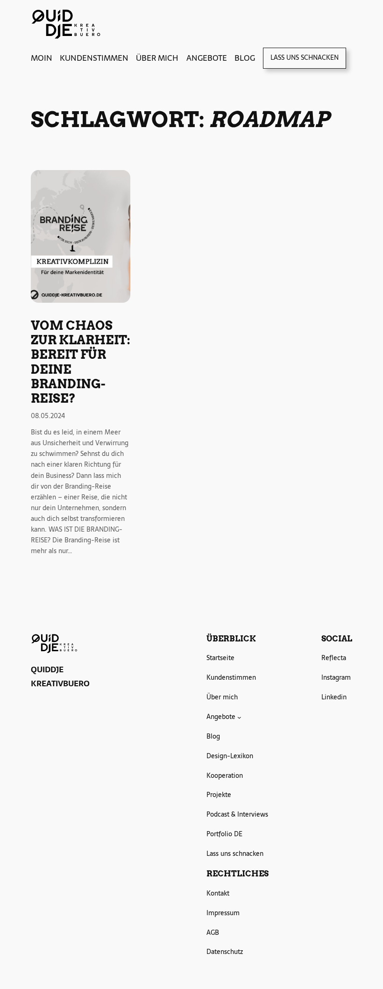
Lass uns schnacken (304, 57)
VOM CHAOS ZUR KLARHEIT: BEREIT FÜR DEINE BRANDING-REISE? (80, 362)
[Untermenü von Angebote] (239, 717)
